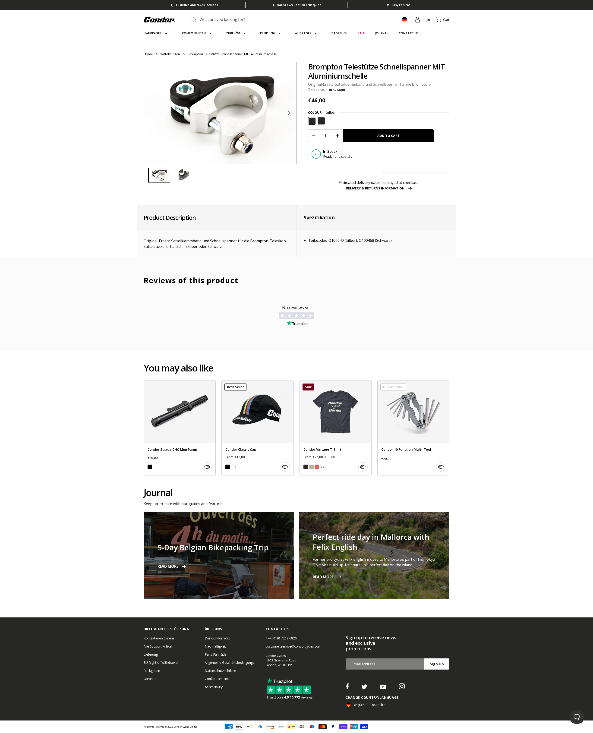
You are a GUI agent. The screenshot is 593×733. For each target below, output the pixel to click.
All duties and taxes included (197, 5)
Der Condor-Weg (217, 638)
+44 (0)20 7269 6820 (281, 638)
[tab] (220, 113)
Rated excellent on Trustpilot (299, 5)
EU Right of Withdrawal (161, 662)
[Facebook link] (348, 687)
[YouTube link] (383, 687)
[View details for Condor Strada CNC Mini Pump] (179, 428)
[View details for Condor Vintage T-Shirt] (335, 428)
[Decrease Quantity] (313, 135)
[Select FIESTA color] (317, 467)
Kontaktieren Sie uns (159, 638)
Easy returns (401, 5)
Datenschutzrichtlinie (220, 670)
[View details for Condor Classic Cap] (257, 428)
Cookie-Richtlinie (217, 678)
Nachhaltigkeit (215, 646)
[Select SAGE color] (311, 467)
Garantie (150, 678)
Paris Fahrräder (216, 654)
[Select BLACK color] (150, 467)
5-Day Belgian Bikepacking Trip (213, 547)
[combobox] (292, 19)
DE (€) (357, 704)
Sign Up (437, 664)
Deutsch (376, 704)
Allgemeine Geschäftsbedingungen (230, 662)
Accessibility (214, 687)
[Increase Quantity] (337, 135)
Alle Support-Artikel (158, 646)
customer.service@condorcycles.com (293, 646)
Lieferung (151, 654)
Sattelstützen (170, 54)
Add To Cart (388, 135)
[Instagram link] (402, 687)
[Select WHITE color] (233, 467)
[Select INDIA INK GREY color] (305, 467)
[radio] (311, 121)
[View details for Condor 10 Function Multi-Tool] (413, 428)
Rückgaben (152, 670)
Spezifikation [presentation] (319, 217)
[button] (289, 113)
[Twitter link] (364, 687)
